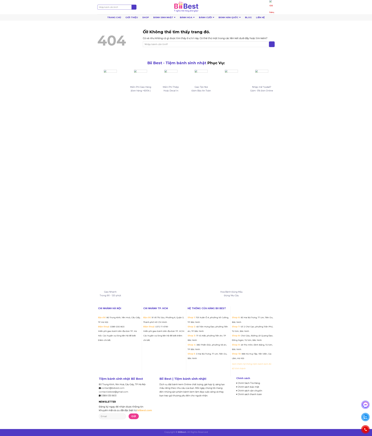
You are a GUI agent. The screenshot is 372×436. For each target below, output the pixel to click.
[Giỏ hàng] (272, 8)
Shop (145, 17)
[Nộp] (134, 7)
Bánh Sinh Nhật (163, 17)
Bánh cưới (205, 17)
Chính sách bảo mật (248, 387)
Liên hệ (260, 17)
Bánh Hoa (186, 17)
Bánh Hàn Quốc (228, 17)
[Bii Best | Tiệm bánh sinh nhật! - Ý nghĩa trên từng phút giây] (186, 7)
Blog (248, 17)
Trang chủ (114, 17)
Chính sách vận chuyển (250, 390)
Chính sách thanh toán (250, 394)
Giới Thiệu (131, 17)
